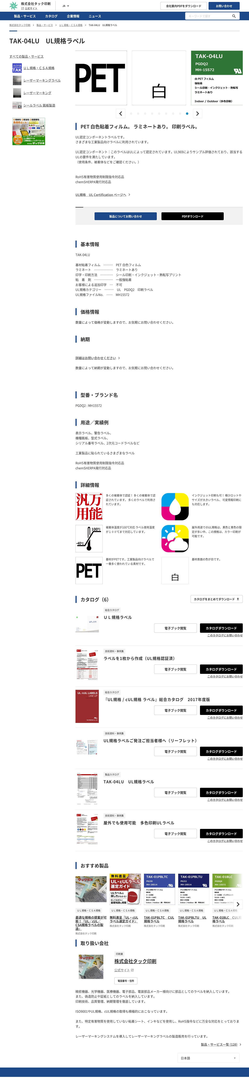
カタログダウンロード (221, 628)
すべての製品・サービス (26, 56)
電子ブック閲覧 (175, 628)
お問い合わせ (224, 6)
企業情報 (73, 16)
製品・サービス (25, 16)
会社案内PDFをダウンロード (183, 6)
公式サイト (31, 8)
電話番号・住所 (126, 981)
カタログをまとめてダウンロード (214, 599)
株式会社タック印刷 (135, 960)
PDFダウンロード (192, 216)
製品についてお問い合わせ (125, 216)
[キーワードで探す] (234, 16)
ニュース (95, 16)
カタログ (51, 16)
